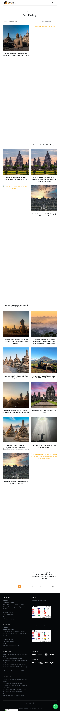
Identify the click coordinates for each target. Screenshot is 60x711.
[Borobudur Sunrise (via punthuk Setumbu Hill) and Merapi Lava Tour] (44, 360)
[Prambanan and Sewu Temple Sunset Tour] (44, 395)
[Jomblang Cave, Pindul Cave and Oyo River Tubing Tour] (44, 429)
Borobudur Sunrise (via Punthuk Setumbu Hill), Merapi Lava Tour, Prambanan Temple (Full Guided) (44, 341)
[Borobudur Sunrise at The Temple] (44, 83)
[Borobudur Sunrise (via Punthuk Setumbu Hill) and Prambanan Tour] (16, 162)
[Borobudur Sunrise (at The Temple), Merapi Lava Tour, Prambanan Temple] (16, 395)
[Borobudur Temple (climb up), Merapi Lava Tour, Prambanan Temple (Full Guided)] (16, 324)
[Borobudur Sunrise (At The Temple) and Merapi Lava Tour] (16, 466)
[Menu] (56, 2)
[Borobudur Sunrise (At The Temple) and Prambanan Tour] (44, 198)
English (10, 710)
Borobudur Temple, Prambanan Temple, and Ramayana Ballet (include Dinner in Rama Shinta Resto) (16, 447)
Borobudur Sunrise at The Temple (44, 145)
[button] (55, 706)
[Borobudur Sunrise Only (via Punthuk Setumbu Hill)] (16, 243)
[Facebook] (27, 703)
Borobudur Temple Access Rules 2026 (14, 664)
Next (53, 586)
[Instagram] (30, 703)
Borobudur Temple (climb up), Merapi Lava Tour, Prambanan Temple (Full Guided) (16, 341)
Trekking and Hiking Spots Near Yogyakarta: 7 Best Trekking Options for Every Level (15, 660)
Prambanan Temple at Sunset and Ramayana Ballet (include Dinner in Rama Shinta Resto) (44, 179)
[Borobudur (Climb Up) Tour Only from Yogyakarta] (16, 360)
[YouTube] (33, 703)
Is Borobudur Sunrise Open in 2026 (13, 671)
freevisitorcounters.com (39, 600)
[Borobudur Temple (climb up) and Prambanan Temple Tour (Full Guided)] (16, 38)
